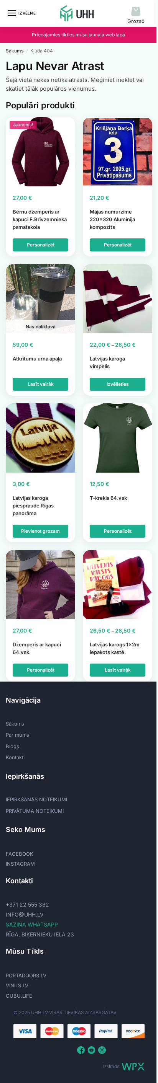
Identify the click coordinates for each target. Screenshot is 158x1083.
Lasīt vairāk (41, 384)
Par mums (17, 735)
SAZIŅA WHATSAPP (32, 924)
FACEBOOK (19, 854)
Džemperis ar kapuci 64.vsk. (37, 648)
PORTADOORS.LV (26, 975)
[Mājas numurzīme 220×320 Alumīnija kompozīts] (117, 151)
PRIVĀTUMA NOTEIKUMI (35, 811)
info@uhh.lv (25, 914)
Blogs (12, 746)
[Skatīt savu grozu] (136, 11)
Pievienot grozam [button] (40, 531)
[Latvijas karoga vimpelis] (117, 298)
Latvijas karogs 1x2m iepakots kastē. (115, 648)
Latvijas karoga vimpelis (107, 362)
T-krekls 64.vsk (108, 498)
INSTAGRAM (20, 864)
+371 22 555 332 (27, 904)
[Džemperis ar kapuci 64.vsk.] (40, 584)
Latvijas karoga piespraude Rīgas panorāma (33, 505)
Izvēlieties (118, 384)
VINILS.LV (17, 985)
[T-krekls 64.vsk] (117, 438)
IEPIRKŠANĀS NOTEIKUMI (36, 799)
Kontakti (15, 757)
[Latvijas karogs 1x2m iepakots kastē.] (117, 584)
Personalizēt (40, 245)
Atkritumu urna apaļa (37, 359)
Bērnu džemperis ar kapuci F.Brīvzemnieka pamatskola (40, 219)
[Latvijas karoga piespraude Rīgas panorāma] (40, 438)
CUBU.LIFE (19, 996)
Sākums (14, 51)
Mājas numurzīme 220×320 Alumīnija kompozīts (112, 219)
